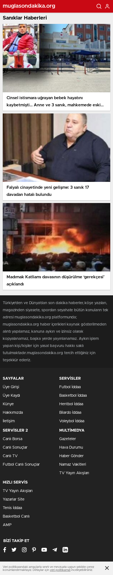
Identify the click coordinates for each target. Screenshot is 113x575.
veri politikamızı (60, 569)
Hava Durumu (71, 447)
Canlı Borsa (12, 439)
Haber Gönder (71, 456)
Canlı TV (10, 456)
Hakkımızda (13, 413)
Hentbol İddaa (71, 404)
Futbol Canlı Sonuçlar (21, 464)
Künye (8, 404)
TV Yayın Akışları (74, 473)
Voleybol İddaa (71, 421)
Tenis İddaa (12, 508)
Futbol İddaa (70, 387)
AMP (7, 525)
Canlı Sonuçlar (15, 447)
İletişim (9, 421)
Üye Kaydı (11, 396)
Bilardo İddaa (70, 413)
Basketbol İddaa (73, 396)
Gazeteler (67, 439)
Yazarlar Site (13, 499)
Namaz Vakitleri (72, 464)
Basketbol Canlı (16, 516)
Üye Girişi (11, 387)
